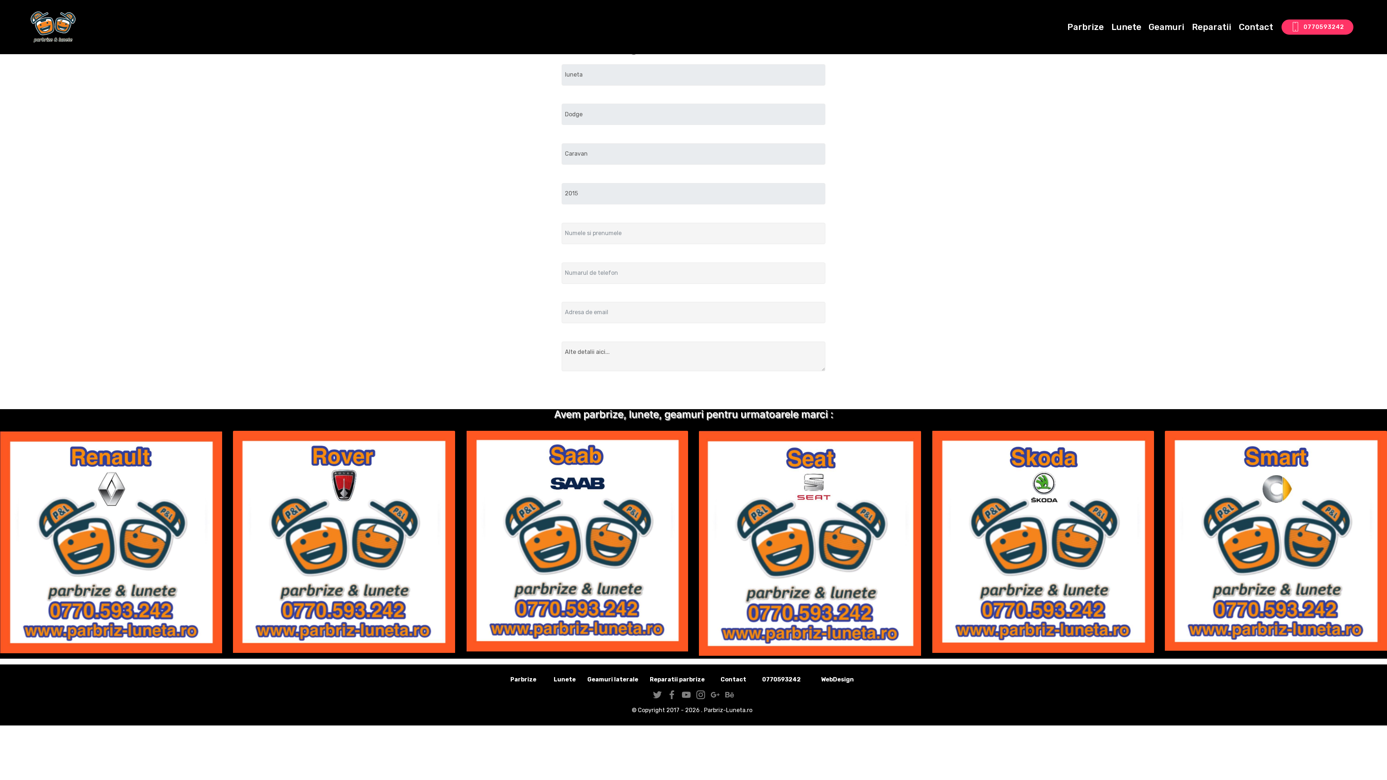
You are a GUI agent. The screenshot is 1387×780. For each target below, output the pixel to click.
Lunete (1126, 27)
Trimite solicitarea (693, 391)
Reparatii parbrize (677, 679)
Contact (1256, 27)
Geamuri (1166, 27)
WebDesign (849, 679)
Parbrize (1085, 27)
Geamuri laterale (612, 679)
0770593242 (1324, 26)
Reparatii (1211, 27)
